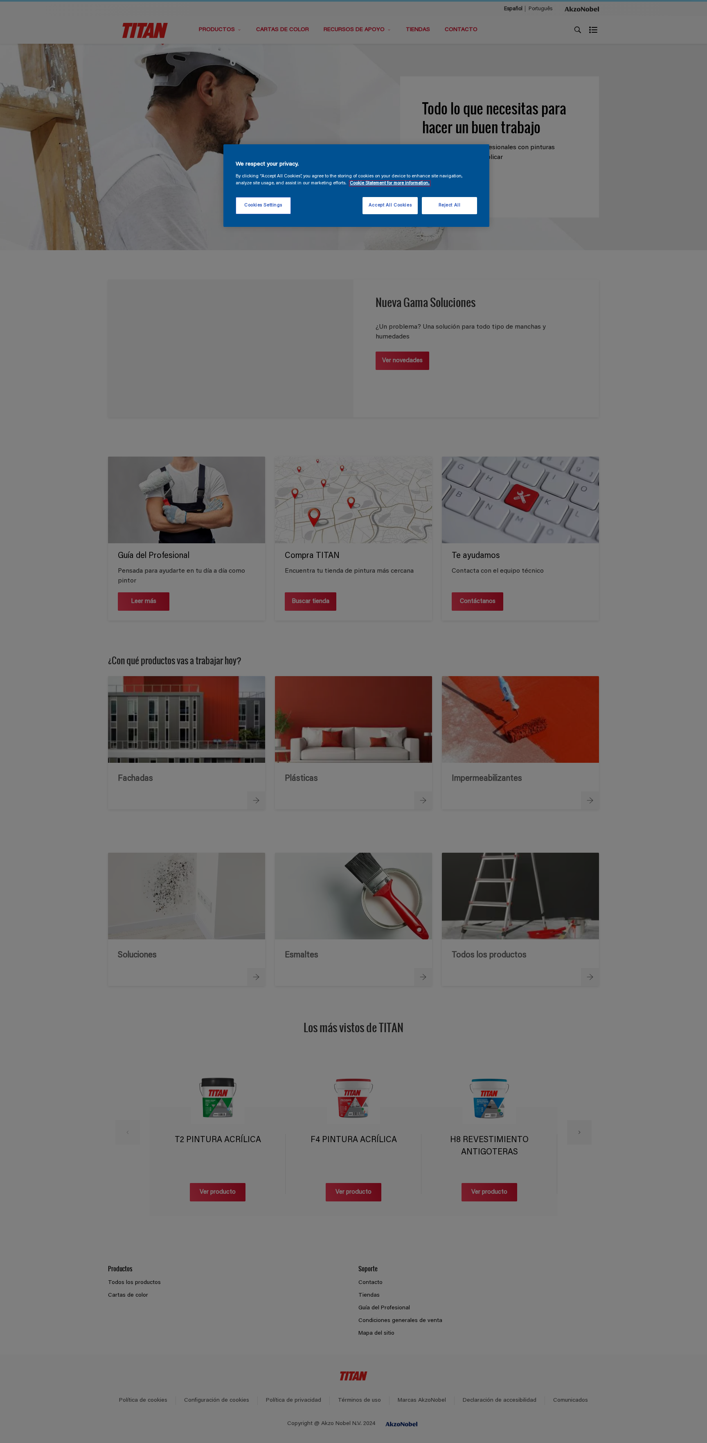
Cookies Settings (263, 205)
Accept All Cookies (390, 205)
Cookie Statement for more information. (390, 183)
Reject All (450, 205)
